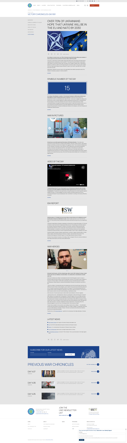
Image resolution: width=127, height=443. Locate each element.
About (29, 424)
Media (78, 5)
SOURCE (49, 73)
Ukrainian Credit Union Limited (94, 414)
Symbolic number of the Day (35, 22)
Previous (49, 128)
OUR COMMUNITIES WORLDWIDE (49, 424)
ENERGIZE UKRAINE (75, 426)
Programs (58, 5)
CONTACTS (30, 428)
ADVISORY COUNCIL (46, 426)
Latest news (31, 34)
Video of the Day (32, 27)
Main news (30, 20)
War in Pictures (32, 24)
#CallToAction (51, 5)
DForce (47, 439)
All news (44, 5)
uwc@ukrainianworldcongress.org (42, 413)
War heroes (31, 32)
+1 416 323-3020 (39, 412)
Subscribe (81, 439)
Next (85, 128)
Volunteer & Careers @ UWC (69, 5)
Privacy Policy (51, 439)
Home (34, 5)
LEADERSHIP (45, 428)
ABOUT (38, 5)
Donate (92, 5)
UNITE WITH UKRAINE (75, 424)
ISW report (30, 29)
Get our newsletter (32, 426)
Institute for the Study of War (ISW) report (67, 372)
